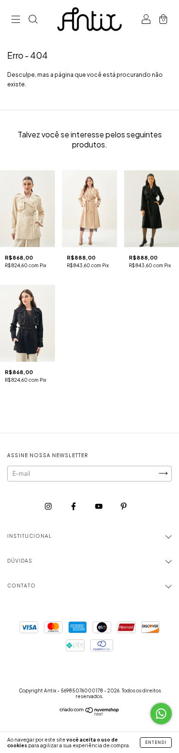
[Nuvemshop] (89, 713)
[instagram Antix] (49, 506)
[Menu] (16, 20)
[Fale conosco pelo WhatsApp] (161, 713)
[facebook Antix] (74, 506)
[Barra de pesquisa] (33, 20)
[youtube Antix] (99, 506)
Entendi (156, 742)
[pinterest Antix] (123, 506)
